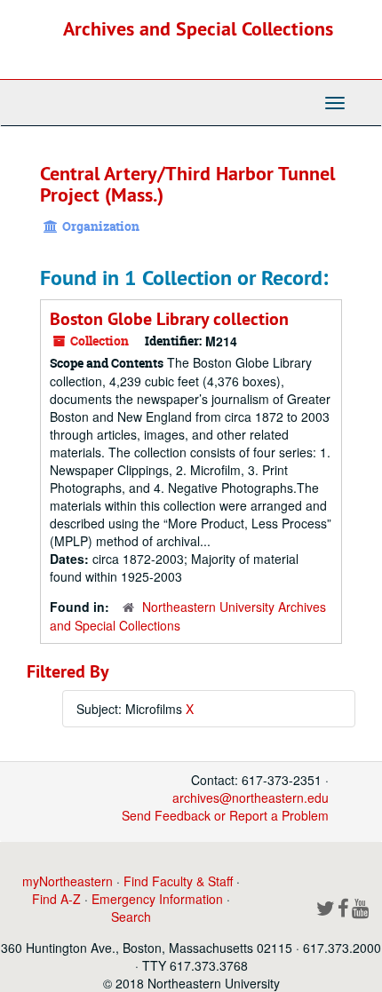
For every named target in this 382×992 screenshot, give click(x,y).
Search (131, 916)
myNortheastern (67, 881)
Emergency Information (157, 899)
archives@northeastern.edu (250, 797)
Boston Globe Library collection (169, 318)
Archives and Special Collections (198, 28)
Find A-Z (56, 899)
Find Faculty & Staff (178, 881)
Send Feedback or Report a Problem (225, 815)
